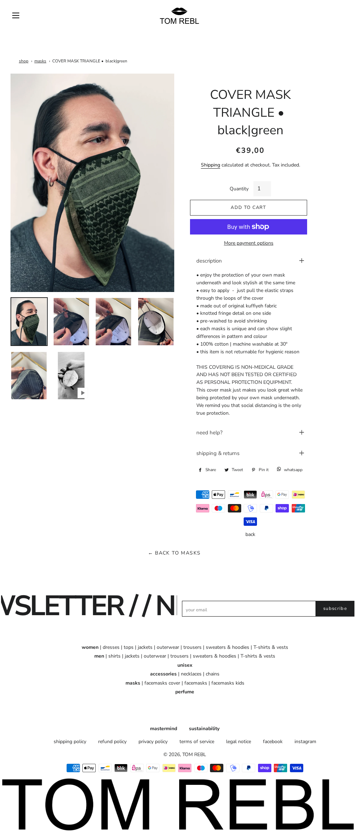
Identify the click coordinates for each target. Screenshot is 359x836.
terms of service (197, 741)
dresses (111, 647)
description (209, 260)
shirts (114, 656)
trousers (192, 647)
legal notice (238, 741)
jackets (145, 647)
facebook (273, 741)
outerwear (168, 647)
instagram (305, 741)
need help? (209, 432)
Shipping (210, 165)
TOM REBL (194, 754)
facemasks (195, 683)
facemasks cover (162, 683)
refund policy (112, 741)
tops (129, 647)
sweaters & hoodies (227, 647)
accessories (163, 674)
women (90, 647)
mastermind (163, 728)
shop (23, 61)
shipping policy (70, 741)
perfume (184, 691)
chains (212, 674)
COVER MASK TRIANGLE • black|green (89, 61)
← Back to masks (174, 553)
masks (40, 61)
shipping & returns (217, 453)
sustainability (204, 728)
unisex (184, 665)
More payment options (248, 243)
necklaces (191, 674)
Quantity (239, 188)
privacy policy (153, 741)
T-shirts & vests (270, 647)
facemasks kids (227, 683)
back (250, 534)
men (99, 656)
